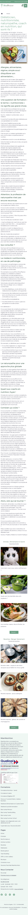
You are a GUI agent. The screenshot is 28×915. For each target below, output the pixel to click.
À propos (3, 836)
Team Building (5, 853)
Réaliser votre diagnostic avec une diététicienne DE (10, 822)
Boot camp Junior (6, 815)
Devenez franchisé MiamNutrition (10, 865)
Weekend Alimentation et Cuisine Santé (12, 803)
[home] (7, 5)
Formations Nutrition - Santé (9, 790)
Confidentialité (20, 904)
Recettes (3, 845)
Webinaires (4, 848)
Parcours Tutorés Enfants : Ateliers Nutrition (11, 800)
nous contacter (18, 889)
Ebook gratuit (5, 851)
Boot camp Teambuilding (8, 812)
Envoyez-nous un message (8, 875)
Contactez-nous (5, 862)
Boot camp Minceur (6, 809)
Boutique (3, 859)
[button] (22, 6)
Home (2, 833)
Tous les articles (14, 543)
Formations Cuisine (6, 793)
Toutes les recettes (14, 641)
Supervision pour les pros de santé (10, 825)
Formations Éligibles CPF (8, 796)
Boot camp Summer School (9, 818)
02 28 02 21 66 (5, 881)
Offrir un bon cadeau (7, 856)
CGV (14, 904)
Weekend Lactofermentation (9, 806)
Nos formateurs (5, 839)
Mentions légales (8, 904)
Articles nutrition (5, 842)
